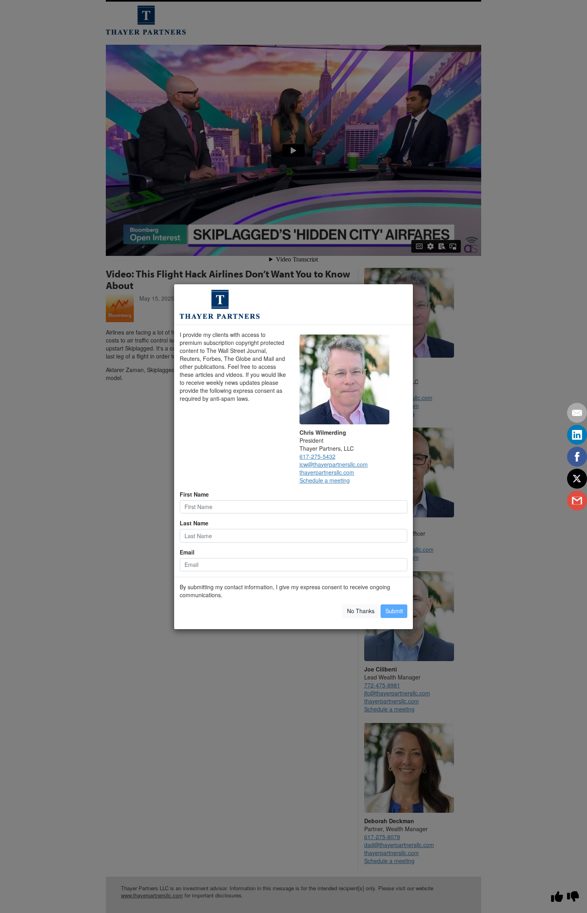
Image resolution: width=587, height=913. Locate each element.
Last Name (194, 523)
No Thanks (361, 611)
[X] (577, 479)
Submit (394, 611)
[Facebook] (577, 457)
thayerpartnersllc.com (326, 472)
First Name (194, 494)
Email (187, 552)
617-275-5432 (317, 456)
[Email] (577, 413)
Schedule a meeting (324, 480)
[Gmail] (577, 501)
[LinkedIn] (577, 435)
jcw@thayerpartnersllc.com (333, 464)
